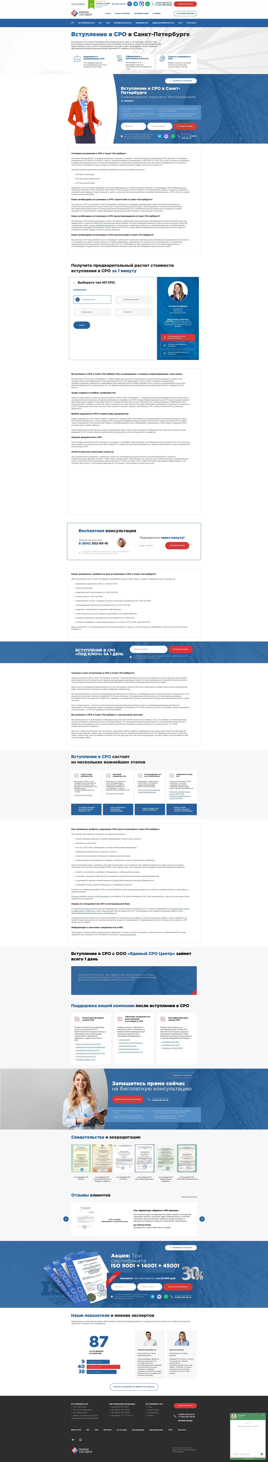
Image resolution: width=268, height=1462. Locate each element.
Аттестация (122, 1430)
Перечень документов (83, 795)
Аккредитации (141, 13)
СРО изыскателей (80, 1412)
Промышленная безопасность (131, 1043)
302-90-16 (163, 3)
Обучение (107, 1430)
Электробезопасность (128, 1046)
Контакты (191, 23)
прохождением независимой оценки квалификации (93, 913)
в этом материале (102, 896)
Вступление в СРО (87, 23)
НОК (108, 23)
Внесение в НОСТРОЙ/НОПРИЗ (85, 1418)
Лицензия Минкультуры (163, 23)
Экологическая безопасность (131, 1052)
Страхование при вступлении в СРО (90, 1053)
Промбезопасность (123, 23)
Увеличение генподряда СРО (88, 1050)
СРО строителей (79, 1407)
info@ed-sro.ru (119, 4)
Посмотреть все (189, 1197)
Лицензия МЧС (142, 23)
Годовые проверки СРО (85, 1059)
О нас (108, 13)
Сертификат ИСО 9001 (120, 1407)
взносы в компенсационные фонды (119, 680)
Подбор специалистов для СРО (85, 1415)
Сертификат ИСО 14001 (120, 1410)
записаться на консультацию (128, 1099)
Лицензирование (156, 1430)
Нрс (100, 23)
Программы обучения (115, 793)
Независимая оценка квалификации (90, 1047)
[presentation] (66, 1219)
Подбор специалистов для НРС (88, 1044)
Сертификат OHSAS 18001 (172, 1048)
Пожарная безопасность (129, 1049)
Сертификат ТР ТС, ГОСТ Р (121, 1415)
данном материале (128, 934)
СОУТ (180, 23)
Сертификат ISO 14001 (171, 1045)
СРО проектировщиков (82, 1410)
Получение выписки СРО (86, 1056)
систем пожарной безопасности (103, 225)
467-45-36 (163, 5)
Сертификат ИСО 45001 (120, 1412)
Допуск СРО (76, 1430)
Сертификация (138, 1430)
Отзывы (157, 13)
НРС (88, 1430)
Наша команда (122, 13)
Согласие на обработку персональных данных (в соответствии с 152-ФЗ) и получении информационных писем (138, 136)
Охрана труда (124, 1040)
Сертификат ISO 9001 (170, 1042)
